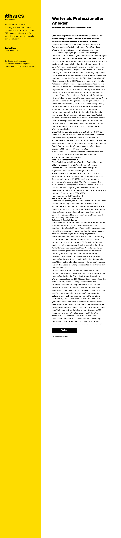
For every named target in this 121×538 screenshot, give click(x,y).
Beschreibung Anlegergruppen (16, 61)
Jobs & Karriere (21, 66)
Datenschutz (9, 66)
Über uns (31, 66)
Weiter (64, 330)
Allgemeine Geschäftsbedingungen (17, 64)
